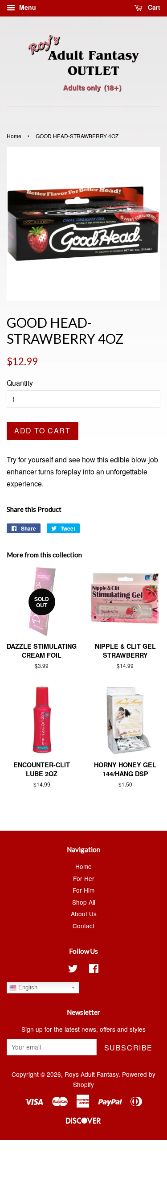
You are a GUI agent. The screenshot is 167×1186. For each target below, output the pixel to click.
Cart (153, 7)
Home (14, 136)
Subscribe (128, 1047)
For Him (83, 889)
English (26, 987)
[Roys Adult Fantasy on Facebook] (94, 969)
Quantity (20, 383)
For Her (83, 878)
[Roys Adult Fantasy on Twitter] (73, 969)
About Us (84, 913)
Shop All (83, 902)
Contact (83, 925)
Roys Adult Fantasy (91, 1074)
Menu (26, 7)
